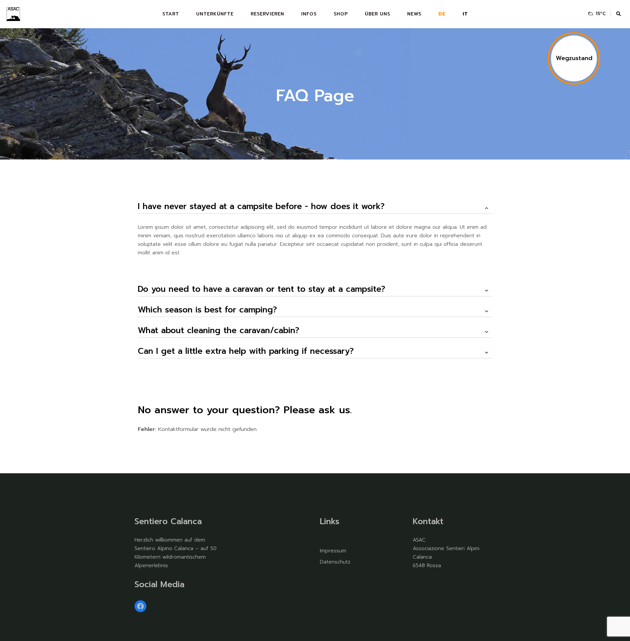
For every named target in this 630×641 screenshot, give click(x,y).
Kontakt (428, 521)
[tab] (315, 207)
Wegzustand (574, 58)
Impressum (333, 550)
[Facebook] (140, 606)
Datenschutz (335, 562)
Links (329, 521)
